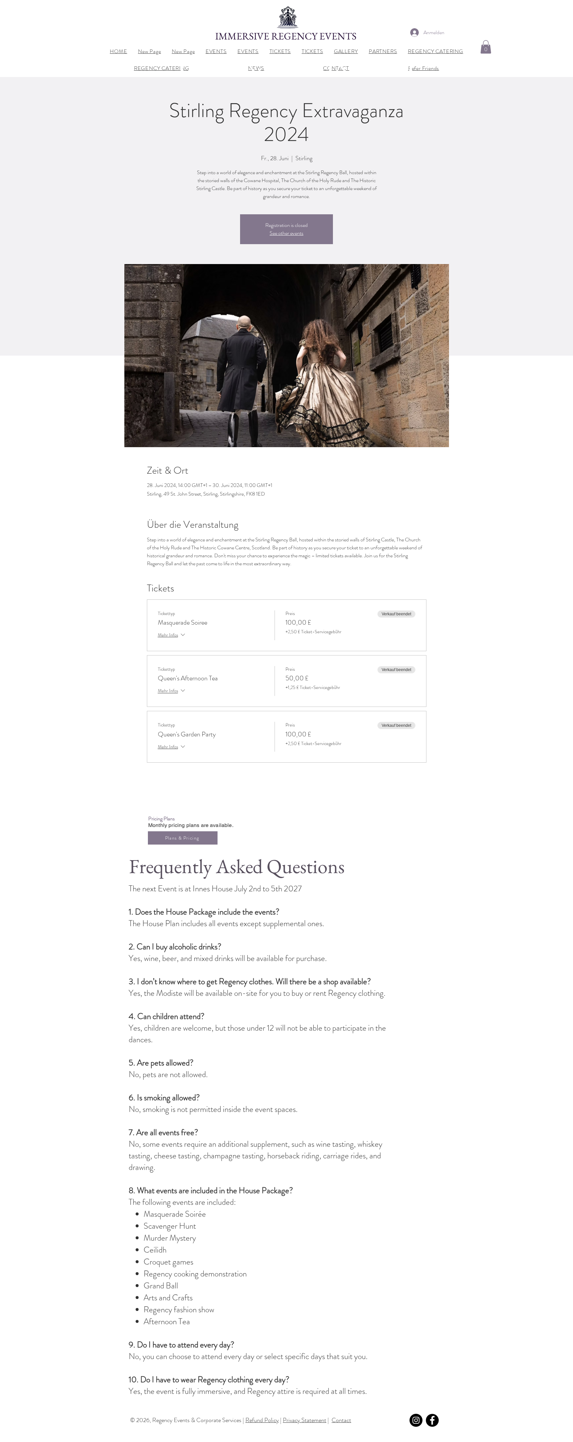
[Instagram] (416, 1420)
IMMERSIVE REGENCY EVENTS (286, 36)
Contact (341, 1420)
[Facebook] (432, 1420)
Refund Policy (262, 1420)
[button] (485, 47)
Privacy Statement (304, 1420)
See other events (286, 233)
